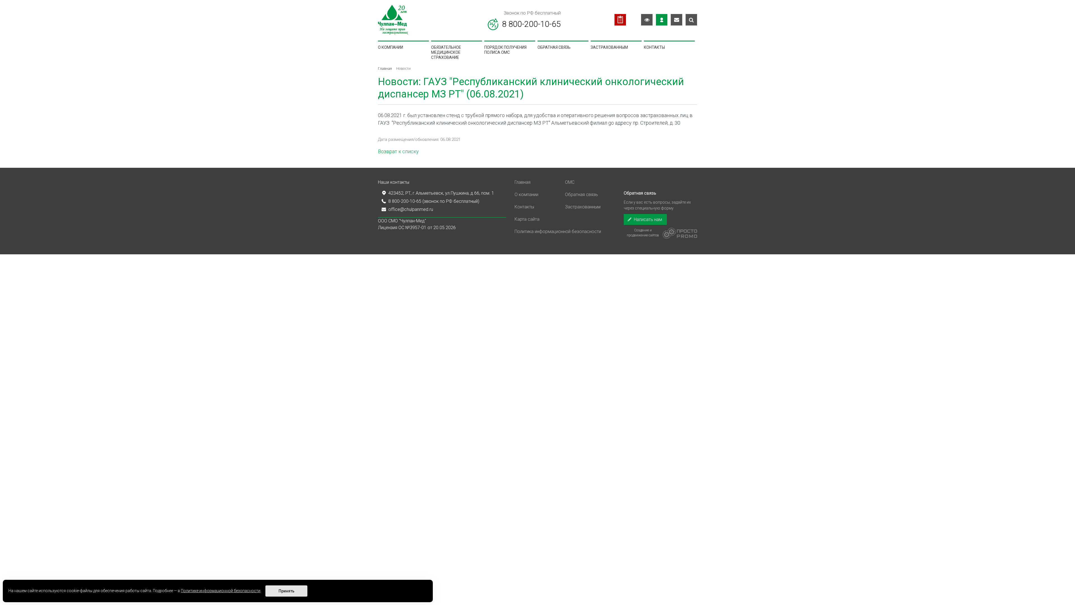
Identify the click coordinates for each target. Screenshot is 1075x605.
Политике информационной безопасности (220, 590)
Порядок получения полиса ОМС (505, 50)
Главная (523, 182)
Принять (287, 591)
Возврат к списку (398, 151)
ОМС (569, 182)
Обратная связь (554, 47)
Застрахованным (609, 47)
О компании (390, 47)
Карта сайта (527, 219)
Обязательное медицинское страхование (446, 52)
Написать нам (647, 219)
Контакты (654, 47)
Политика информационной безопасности (558, 231)
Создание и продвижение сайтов (643, 232)
